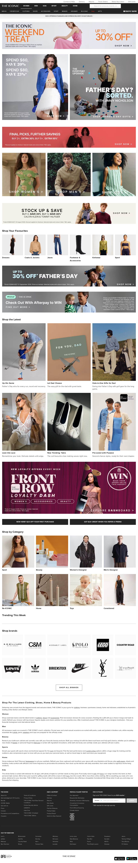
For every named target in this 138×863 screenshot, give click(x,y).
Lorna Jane (73, 836)
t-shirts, (15, 732)
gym (51, 751)
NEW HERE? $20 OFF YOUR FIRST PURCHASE (35, 522)
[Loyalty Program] (130, 11)
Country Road (22, 841)
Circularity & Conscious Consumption (77, 804)
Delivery (81, 1)
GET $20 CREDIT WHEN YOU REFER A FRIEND (103, 522)
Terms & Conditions (30, 795)
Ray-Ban (89, 839)
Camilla (20, 839)
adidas (3, 839)
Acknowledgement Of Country (10, 798)
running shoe (91, 751)
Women (26, 6)
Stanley (37, 839)
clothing (77, 707)
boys (102, 774)
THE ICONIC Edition (30, 815)
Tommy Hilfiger (126, 839)
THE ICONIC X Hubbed (31, 813)
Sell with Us (4, 805)
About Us (4, 795)
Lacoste (55, 844)
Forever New (39, 844)
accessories (55, 718)
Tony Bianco (125, 841)
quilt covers (121, 761)
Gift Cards (132, 1)
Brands (3, 800)
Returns (91, 1)
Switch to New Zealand (54, 816)
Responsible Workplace (77, 798)
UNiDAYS (27, 808)
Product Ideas (51, 811)
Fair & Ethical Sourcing (77, 808)
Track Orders (103, 1)
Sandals (106, 839)
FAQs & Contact (52, 795)
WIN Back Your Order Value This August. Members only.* (69, 16)
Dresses (106, 844)
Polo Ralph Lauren (92, 844)
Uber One (27, 810)
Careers (3, 811)
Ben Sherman (5, 844)
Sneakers (107, 836)
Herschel (55, 841)
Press (2, 808)
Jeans (123, 836)
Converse (38, 836)
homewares (30, 761)
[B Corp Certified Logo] (80, 817)
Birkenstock (21, 836)
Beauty (65, 6)
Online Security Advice (31, 805)
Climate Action (74, 810)
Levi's (2, 836)
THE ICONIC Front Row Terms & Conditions (33, 801)
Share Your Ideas (117, 1)
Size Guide (50, 803)
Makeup (3, 841)
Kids (44, 6)
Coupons (3, 816)
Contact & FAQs (69, 1)
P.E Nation (125, 844)
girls (94, 774)
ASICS (106, 841)
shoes (45, 718)
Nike (71, 841)
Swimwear (73, 844)
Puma (89, 841)
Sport (54, 6)
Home (75, 6)
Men (36, 6)
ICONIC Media (5, 803)
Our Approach (74, 795)
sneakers (26, 732)
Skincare (37, 743)
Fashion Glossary (52, 808)
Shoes (20, 844)
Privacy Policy (28, 798)
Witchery (55, 836)
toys (67, 776)
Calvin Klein (91, 836)
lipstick (14, 743)
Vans (36, 841)
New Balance (74, 839)
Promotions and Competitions (10, 813)
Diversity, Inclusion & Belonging (79, 800)
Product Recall (51, 813)
